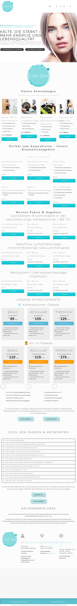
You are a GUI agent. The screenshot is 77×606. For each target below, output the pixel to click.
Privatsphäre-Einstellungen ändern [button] (20, 605)
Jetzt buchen (10, 139)
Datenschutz (61, 602)
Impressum (54, 602)
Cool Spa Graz (24, 601)
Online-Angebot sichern (12, 323)
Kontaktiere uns (38, 495)
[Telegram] (70, 6)
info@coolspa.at (48, 546)
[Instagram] (64, 6)
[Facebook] (61, 6)
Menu (50, 6)
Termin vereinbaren (25, 419)
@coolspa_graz (51, 553)
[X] (67, 6)
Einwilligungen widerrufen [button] (59, 605)
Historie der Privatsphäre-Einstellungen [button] (41, 605)
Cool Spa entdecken (51, 419)
